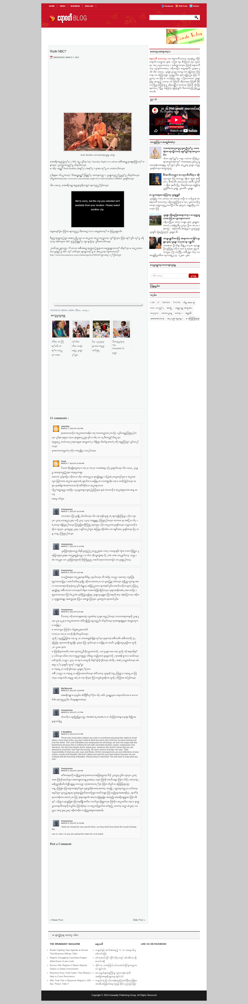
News (71, 310)
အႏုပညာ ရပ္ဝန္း (175, 318)
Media (64, 310)
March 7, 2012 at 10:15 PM (72, 511)
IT (158, 302)
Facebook (169, 6)
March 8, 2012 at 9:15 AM (72, 612)
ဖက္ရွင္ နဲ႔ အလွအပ (183, 308)
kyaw (63, 461)
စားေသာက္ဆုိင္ (157, 308)
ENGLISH (89, 6)
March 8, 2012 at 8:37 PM (72, 734)
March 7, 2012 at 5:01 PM (72, 428)
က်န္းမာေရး (189, 302)
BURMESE (75, 6)
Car (152, 302)
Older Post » (139, 920)
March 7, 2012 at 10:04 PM (72, 463)
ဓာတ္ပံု (169, 308)
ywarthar (65, 426)
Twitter (196, 6)
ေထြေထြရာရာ (193, 318)
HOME (51, 6)
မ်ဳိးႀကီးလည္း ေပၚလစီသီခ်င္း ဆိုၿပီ (182, 175)
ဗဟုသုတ (154, 313)
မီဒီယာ (78, 310)
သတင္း (85, 310)
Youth (176, 302)
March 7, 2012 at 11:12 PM (72, 546)
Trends (166, 302)
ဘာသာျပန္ (166, 313)
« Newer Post (56, 920)
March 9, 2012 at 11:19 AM (72, 823)
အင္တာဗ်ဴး (188, 313)
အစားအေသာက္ (157, 318)
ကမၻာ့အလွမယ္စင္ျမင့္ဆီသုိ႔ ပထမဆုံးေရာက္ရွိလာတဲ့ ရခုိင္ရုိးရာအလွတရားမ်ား (183, 151)
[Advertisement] (97, 86)
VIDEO (62, 6)
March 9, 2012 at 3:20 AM (72, 771)
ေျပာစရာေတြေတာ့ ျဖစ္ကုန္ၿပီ (164, 195)
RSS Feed (183, 6)
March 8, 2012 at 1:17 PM (72, 712)
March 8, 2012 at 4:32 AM (72, 572)
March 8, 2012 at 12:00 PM (72, 690)
